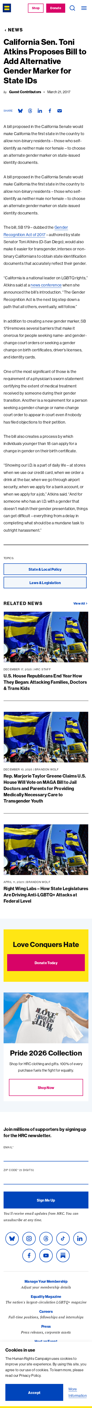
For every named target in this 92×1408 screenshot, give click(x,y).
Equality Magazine (46, 1296)
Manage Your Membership (46, 1281)
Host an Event (46, 1341)
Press (46, 1326)
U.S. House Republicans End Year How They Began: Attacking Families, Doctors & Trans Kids (45, 682)
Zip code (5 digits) (27, 1170)
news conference (46, 285)
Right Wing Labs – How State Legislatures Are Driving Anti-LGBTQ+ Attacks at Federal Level (46, 895)
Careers (46, 1311)
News (15, 30)
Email (17, 1147)
